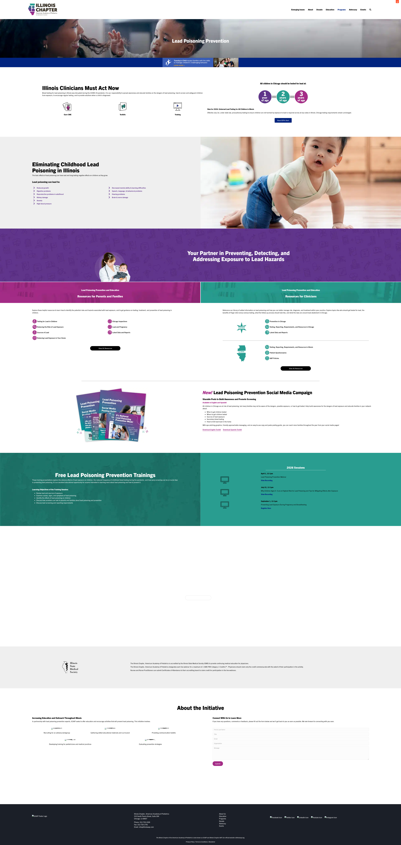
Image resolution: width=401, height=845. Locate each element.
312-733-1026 (145, 822)
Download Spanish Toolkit (232, 430)
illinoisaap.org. (240, 838)
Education (330, 9)
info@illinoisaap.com (146, 827)
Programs (342, 9)
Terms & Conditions (201, 842)
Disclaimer (212, 842)
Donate (319, 9)
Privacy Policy (190, 842)
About (310, 9)
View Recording (266, 480)
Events (363, 9)
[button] (397, 1)
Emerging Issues (298, 9)
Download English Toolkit (212, 430)
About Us (222, 814)
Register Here (266, 508)
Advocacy (353, 9)
